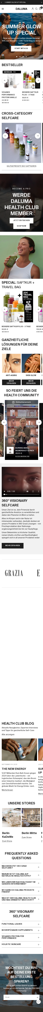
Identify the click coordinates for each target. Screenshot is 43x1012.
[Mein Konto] (33, 9)
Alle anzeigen (8, 735)
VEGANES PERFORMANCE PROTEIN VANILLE (9, 94)
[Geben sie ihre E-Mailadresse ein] (37, 997)
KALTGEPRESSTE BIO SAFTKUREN (21, 166)
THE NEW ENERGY (14, 769)
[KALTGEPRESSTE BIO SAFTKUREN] (21, 143)
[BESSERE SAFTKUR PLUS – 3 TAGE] (31, 79)
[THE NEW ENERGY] (19, 749)
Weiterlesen (7, 790)
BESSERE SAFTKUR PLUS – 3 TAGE (30, 93)
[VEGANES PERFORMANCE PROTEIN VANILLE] (11, 79)
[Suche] (36, 9)
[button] (21, 48)
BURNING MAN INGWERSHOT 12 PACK (24, 449)
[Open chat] (38, 1001)
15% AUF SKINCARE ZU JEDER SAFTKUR (23, 2)
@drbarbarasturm (23, 402)
